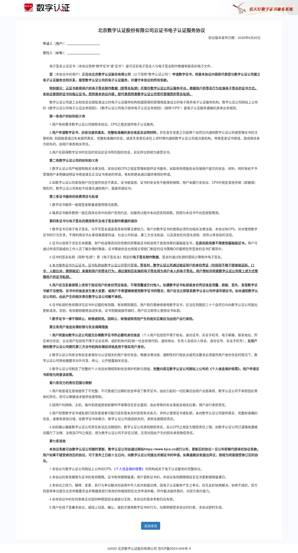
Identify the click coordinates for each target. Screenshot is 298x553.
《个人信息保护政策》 (129, 468)
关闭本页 (150, 525)
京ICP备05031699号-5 (174, 548)
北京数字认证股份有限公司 (137, 548)
